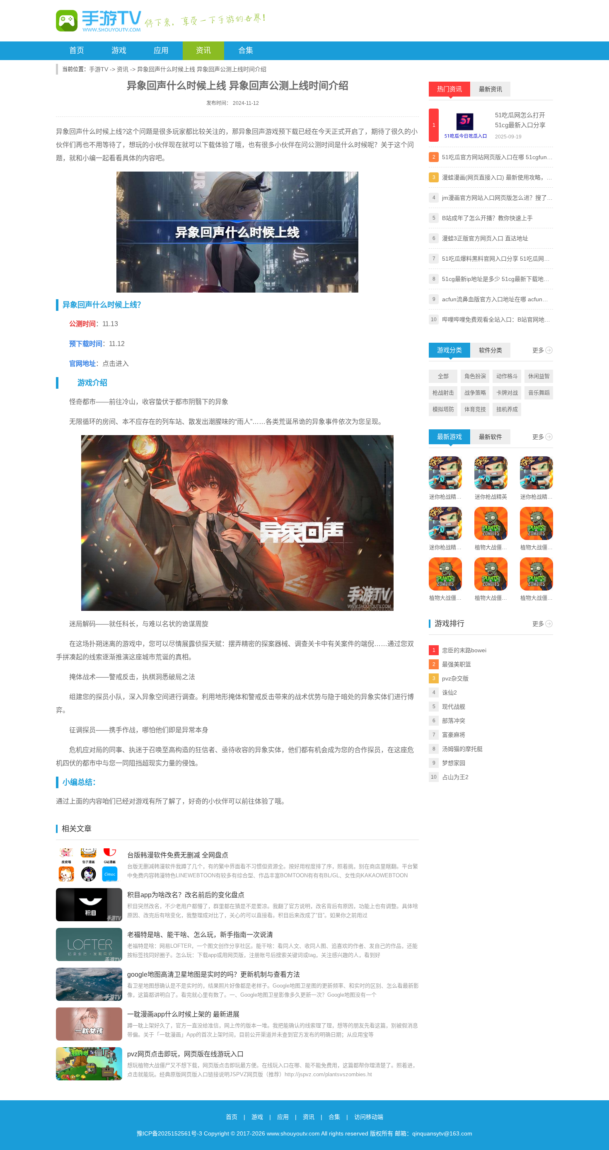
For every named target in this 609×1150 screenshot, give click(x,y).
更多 (538, 350)
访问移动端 (368, 1117)
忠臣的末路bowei (464, 650)
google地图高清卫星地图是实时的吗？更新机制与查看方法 (213, 974)
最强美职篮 (456, 664)
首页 (76, 50)
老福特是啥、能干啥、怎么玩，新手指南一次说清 (200, 934)
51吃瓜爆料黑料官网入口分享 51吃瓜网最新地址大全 (496, 259)
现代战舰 (453, 706)
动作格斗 (507, 376)
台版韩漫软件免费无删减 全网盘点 (177, 855)
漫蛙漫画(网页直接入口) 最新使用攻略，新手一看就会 (497, 178)
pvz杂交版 (455, 678)
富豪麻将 (453, 734)
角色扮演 (475, 376)
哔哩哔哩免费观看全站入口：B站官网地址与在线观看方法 (496, 320)
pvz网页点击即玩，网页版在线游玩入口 (185, 1054)
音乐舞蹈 (539, 393)
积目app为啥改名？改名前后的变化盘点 (185, 894)
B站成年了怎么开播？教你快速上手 (487, 218)
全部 (443, 376)
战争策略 (475, 393)
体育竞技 (475, 409)
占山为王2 (455, 777)
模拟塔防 (443, 409)
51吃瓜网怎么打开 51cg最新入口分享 (520, 119)
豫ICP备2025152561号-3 (169, 1133)
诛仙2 (449, 692)
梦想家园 (453, 763)
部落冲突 (453, 720)
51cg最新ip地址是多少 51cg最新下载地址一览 (495, 280)
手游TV (98, 69)
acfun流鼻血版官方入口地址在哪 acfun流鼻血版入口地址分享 (495, 300)
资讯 (203, 50)
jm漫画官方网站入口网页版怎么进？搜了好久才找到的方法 (497, 198)
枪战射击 (443, 393)
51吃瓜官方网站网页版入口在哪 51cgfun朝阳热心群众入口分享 (497, 158)
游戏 (118, 50)
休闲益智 (539, 376)
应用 (161, 50)
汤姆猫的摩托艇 (462, 749)
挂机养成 (507, 409)
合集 (245, 50)
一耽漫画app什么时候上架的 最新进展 (183, 1014)
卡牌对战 (507, 393)
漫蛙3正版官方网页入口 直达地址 (485, 238)
